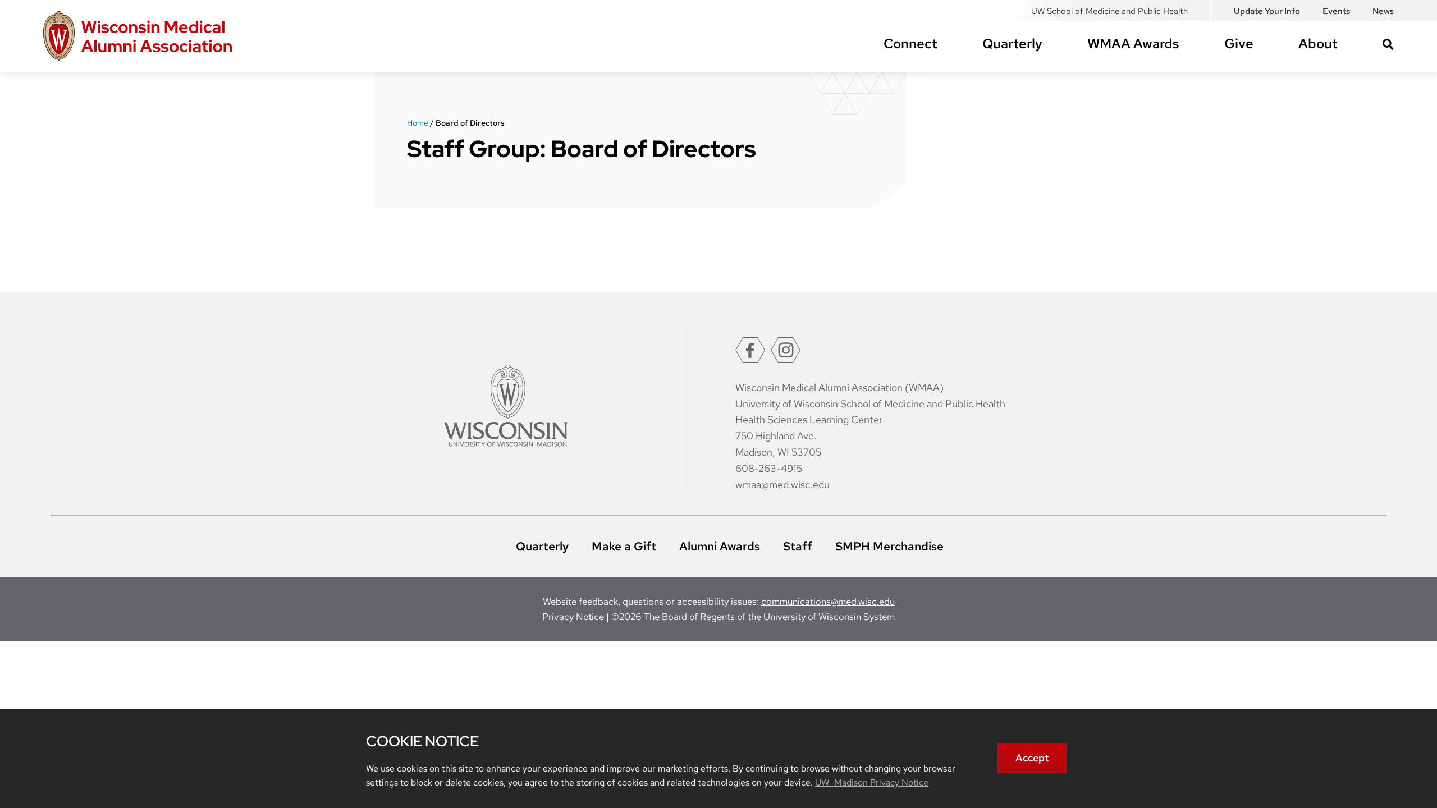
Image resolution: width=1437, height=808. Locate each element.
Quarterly (1012, 43)
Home (417, 123)
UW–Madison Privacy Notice (871, 782)
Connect (910, 43)
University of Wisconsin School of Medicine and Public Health (870, 403)
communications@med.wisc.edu (828, 601)
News (1383, 11)
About (1318, 43)
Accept (1032, 757)
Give (1238, 43)
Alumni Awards (719, 546)
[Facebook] (750, 350)
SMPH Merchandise (889, 546)
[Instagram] (785, 350)
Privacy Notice (573, 616)
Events (1336, 11)
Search (1388, 44)
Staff (797, 546)
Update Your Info (1267, 11)
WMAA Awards (1133, 43)
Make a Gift (624, 546)
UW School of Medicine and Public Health (1109, 11)
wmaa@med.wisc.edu (782, 484)
